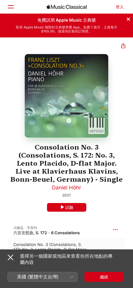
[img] (67, 7)
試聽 (69, 207)
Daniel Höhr (66, 187)
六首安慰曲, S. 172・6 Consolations (46, 232)
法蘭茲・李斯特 (25, 228)
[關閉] (128, 18)
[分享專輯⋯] (123, 46)
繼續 (104, 276)
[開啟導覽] (10, 7)
